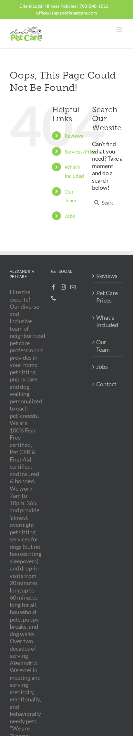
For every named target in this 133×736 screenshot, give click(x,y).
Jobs (70, 216)
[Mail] (73, 287)
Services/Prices (81, 151)
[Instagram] (63, 287)
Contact (106, 384)
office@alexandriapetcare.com (66, 13)
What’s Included (107, 321)
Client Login (31, 6)
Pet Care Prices (107, 296)
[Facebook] (53, 287)
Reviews (74, 136)
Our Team (103, 345)
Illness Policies (61, 6)
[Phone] (53, 298)
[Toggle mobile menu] (120, 29)
